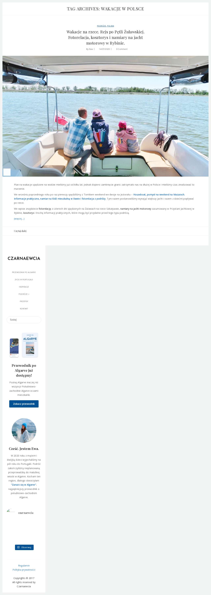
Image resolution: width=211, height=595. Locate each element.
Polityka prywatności (24, 569)
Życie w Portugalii (24, 279)
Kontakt (24, 308)
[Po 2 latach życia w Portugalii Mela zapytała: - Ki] (36, 539)
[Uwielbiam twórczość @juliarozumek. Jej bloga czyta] (24, 524)
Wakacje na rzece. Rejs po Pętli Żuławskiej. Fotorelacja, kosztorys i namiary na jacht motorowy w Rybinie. (106, 37)
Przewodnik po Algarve (24, 272)
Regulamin (24, 565)
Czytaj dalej (20, 231)
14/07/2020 (104, 49)
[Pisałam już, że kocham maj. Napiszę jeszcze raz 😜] (12, 539)
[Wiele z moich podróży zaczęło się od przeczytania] (24, 539)
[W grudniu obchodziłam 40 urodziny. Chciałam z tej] (12, 524)
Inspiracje (24, 287)
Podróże (101, 26)
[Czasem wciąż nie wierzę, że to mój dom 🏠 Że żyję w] (36, 531)
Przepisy (24, 301)
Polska (110, 26)
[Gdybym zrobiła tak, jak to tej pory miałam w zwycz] (24, 531)
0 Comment (121, 49)
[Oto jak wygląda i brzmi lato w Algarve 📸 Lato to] (12, 531)
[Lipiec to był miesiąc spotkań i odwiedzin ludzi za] (36, 524)
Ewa (91, 49)
